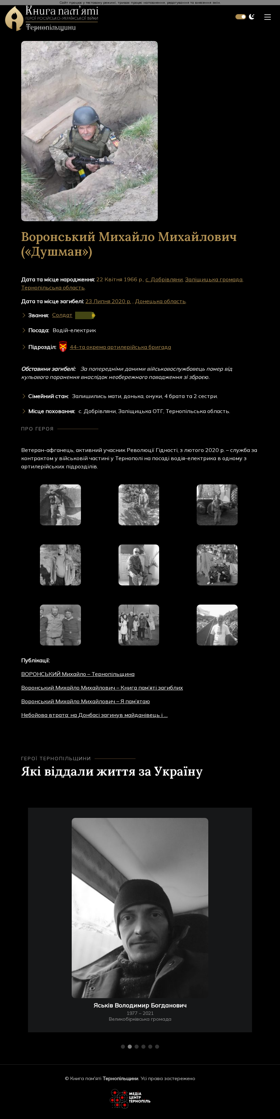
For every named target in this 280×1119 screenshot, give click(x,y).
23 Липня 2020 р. (108, 301)
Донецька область (160, 301)
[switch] (240, 16)
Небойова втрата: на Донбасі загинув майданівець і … (94, 714)
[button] (123, 1047)
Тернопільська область (53, 287)
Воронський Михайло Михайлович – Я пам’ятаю (85, 701)
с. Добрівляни (164, 279)
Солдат (62, 314)
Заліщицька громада (213, 279)
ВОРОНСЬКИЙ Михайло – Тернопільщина (78, 673)
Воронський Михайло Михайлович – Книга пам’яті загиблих (102, 687)
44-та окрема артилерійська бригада (120, 346)
